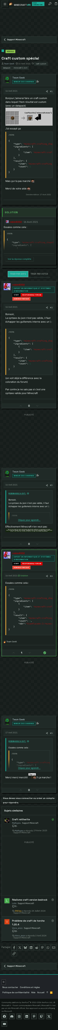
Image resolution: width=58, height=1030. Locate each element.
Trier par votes (39, 274)
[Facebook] (4, 1016)
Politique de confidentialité (15, 992)
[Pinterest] (34, 1016)
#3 (51, 485)
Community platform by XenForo (27, 1002)
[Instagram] (19, 1016)
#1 (51, 91)
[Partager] (47, 91)
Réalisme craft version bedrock (29, 899)
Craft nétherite (21, 819)
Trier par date (18, 274)
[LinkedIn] (26, 1016)
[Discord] (12, 1016)
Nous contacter (10, 987)
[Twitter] (49, 1016)
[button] (5, 4)
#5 (51, 733)
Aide (33, 992)
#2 (51, 307)
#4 (51, 576)
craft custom (41, 64)
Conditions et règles (30, 987)
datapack (6, 68)
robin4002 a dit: (17, 493)
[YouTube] (4, 1024)
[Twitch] (41, 1016)
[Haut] (47, 992)
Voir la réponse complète (19, 259)
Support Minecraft (30, 823)
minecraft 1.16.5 (20, 68)
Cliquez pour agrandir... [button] (29, 520)
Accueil (40, 992)
